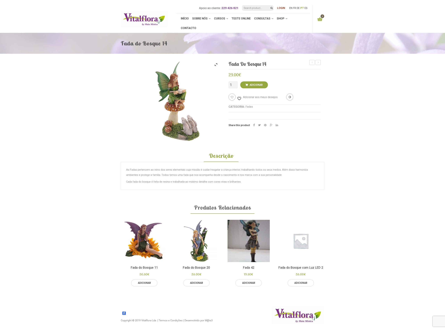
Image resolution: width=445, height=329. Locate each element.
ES (306, 8)
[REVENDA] (157, 283)
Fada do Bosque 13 (312, 63)
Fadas (249, 106)
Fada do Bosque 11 (144, 267)
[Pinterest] (265, 125)
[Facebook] (254, 125)
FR (294, 8)
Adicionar (256, 84)
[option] (144, 253)
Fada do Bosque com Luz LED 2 (300, 267)
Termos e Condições (171, 320)
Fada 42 (248, 267)
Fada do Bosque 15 (318, 63)
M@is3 (209, 320)
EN (290, 8)
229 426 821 (229, 8)
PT (302, 8)
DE (298, 8)
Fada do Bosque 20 (196, 267)
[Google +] (271, 125)
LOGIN (281, 8)
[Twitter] (259, 125)
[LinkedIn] (277, 125)
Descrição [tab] (221, 156)
